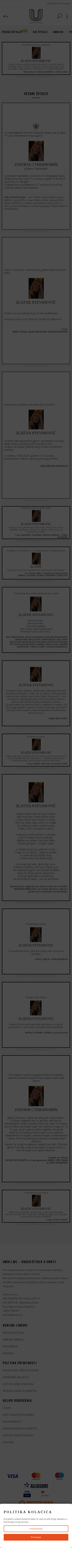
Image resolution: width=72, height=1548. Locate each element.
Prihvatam (36, 1537)
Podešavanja (36, 1528)
